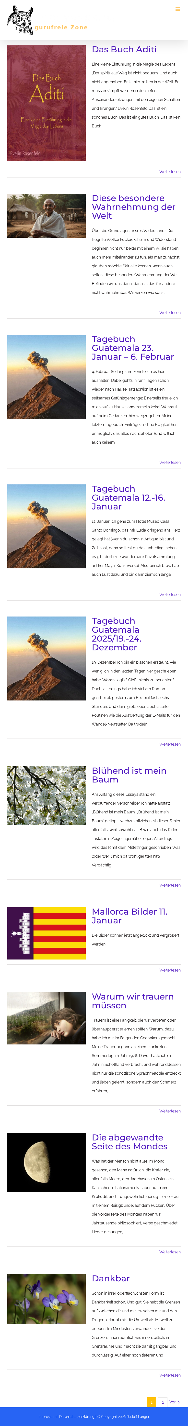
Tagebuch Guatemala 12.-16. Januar (128, 497)
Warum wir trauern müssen (133, 1001)
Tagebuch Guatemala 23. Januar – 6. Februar (133, 348)
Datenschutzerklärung (76, 1417)
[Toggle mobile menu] (178, 9)
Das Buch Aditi (124, 49)
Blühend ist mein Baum (129, 775)
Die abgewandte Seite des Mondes (130, 1142)
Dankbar (111, 1278)
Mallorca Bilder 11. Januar (129, 916)
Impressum (48, 1417)
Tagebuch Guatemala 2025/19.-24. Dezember (116, 634)
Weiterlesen (170, 171)
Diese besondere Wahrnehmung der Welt (134, 207)
